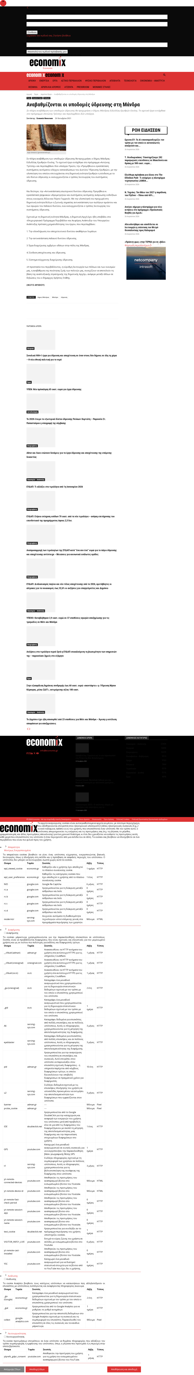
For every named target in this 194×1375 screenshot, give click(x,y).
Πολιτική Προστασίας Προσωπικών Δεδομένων (149, 819)
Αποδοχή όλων (37, 1369)
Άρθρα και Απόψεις (51, 87)
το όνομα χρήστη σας (37, 20)
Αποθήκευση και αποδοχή (124, 1369)
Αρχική (32, 80)
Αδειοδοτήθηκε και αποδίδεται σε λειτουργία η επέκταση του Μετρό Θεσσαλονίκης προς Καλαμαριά (141, 227)
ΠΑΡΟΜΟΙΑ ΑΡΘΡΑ (34, 326)
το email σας (33, 48)
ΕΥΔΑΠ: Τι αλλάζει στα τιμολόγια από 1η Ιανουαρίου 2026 (55, 486)
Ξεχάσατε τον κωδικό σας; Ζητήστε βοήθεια (48, 35)
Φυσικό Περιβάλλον (95, 80)
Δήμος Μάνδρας (43, 297)
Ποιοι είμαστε (84, 819)
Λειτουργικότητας (17, 1333)
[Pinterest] (63, 313)
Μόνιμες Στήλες (101, 87)
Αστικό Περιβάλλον (71, 80)
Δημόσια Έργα (46, 94)
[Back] (28, 7)
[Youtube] (37, 753)
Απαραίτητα (14, 847)
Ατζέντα (68, 87)
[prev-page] (28, 729)
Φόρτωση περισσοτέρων (137, 245)
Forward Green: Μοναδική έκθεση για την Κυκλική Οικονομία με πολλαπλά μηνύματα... (95, 781)
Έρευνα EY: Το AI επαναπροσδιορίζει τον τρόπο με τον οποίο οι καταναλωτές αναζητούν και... (144, 142)
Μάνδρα (55, 297)
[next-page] (30, 729)
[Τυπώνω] (93, 313)
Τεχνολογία (130, 80)
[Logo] (36, 76)
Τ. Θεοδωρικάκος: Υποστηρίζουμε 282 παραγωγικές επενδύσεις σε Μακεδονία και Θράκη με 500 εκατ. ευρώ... (146, 160)
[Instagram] (29, 753)
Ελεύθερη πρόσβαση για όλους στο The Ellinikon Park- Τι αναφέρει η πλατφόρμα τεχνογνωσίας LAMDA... (145, 177)
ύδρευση (64, 297)
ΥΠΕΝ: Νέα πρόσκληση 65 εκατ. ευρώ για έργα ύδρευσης (54, 389)
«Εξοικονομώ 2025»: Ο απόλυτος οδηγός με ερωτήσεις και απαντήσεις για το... (94, 805)
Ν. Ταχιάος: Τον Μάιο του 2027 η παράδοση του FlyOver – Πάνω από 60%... (145, 194)
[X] (57, 313)
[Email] (87, 313)
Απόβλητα (115, 80)
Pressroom (83, 87)
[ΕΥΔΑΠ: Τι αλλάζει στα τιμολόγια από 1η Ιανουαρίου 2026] (72, 471)
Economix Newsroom (45, 118)
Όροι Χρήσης (109, 819)
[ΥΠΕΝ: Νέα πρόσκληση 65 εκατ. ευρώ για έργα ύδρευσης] (72, 374)
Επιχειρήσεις (32, 446)
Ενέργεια (44, 80)
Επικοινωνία (96, 819)
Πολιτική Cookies (122, 819)
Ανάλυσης (13, 1275)
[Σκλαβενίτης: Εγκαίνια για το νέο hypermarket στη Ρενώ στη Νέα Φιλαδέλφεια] (97, 748)
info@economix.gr (49, 750)
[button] (164, 75)
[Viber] (75, 313)
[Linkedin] (81, 313)
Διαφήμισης (14, 929)
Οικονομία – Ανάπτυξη (152, 80)
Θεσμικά (32, 87)
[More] (99, 313)
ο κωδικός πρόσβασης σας (40, 29)
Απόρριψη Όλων (12, 1369)
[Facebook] (51, 313)
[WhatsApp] (69, 313)
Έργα (55, 80)
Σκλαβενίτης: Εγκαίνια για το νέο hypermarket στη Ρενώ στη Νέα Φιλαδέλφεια (95, 756)
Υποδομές (47, 98)
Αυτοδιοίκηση (32, 412)
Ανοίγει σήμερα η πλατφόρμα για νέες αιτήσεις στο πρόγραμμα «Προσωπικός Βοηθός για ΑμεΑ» (143, 209)
